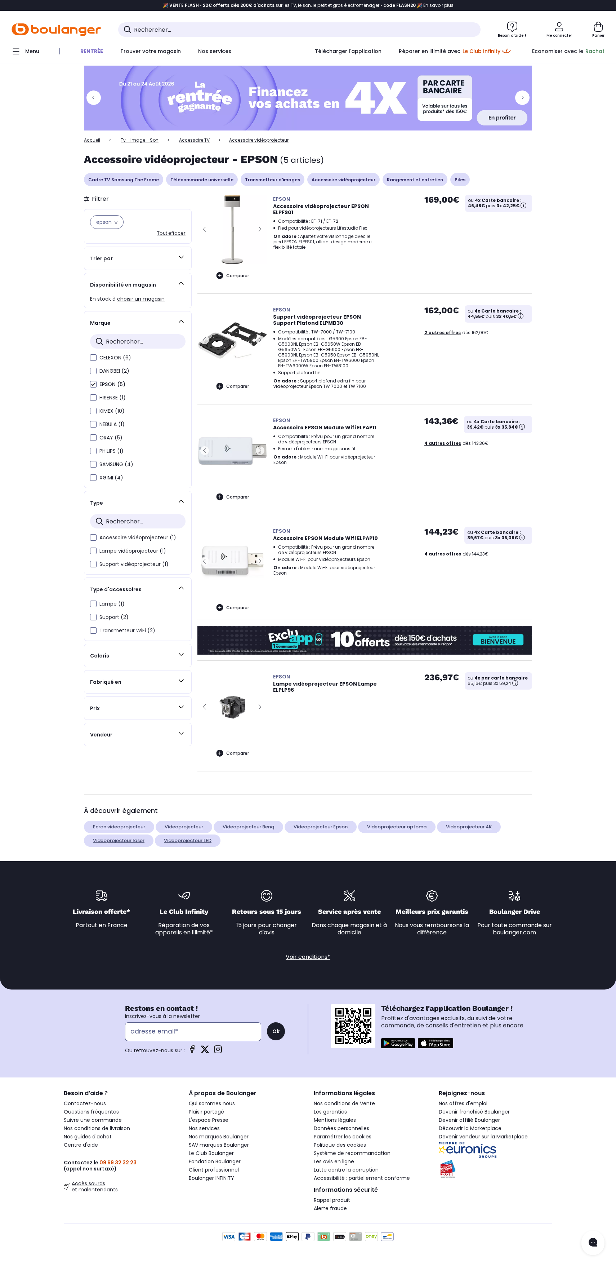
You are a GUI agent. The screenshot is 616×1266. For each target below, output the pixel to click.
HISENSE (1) (112, 397)
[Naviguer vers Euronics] (495, 1150)
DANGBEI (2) (114, 371)
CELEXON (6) (115, 357)
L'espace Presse (208, 1120)
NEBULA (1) (112, 424)
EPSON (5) (112, 384)
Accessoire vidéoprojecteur (343, 180)
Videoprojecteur (184, 826)
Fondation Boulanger (215, 1161)
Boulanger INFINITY (211, 1178)
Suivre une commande (93, 1120)
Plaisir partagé (206, 1111)
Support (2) (114, 617)
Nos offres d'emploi (463, 1103)
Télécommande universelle (201, 180)
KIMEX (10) (112, 411)
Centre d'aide (81, 1144)
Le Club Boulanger (211, 1153)
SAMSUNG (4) (116, 464)
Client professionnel (214, 1169)
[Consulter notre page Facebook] (192, 1052)
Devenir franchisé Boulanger (474, 1111)
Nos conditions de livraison (97, 1128)
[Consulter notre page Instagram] (218, 1052)
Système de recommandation (352, 1153)
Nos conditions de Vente (344, 1103)
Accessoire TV (194, 140)
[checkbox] (93, 357)
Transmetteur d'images (272, 180)
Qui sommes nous (212, 1103)
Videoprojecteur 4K (469, 826)
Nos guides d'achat (88, 1136)
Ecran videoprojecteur (119, 826)
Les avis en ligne (334, 1161)
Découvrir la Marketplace (470, 1128)
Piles (460, 180)
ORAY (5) (110, 437)
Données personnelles (341, 1128)
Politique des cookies (340, 1144)
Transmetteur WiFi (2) (127, 630)
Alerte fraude (330, 1208)
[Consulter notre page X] (205, 1052)
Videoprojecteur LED (187, 840)
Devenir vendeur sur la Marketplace (483, 1136)
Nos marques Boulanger (219, 1136)
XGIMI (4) (111, 477)
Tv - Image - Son (140, 140)
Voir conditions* (308, 957)
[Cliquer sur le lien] (308, 98)
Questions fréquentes (91, 1111)
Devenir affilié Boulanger (469, 1120)
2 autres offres (442, 332)
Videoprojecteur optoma (397, 826)
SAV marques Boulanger (219, 1144)
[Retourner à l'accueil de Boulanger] (56, 29)
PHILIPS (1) (111, 451)
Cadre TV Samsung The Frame (123, 180)
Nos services (204, 1128)
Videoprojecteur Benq (248, 826)
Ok (276, 1031)
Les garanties (330, 1111)
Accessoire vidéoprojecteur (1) (137, 537)
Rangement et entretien (415, 180)
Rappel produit (332, 1200)
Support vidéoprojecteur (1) (134, 564)
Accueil (92, 140)
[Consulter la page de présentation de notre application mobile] (398, 1043)
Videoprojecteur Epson (321, 826)
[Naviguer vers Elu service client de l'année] (495, 1169)
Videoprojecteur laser (118, 840)
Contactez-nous (85, 1103)
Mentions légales (335, 1120)
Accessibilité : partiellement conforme (362, 1178)
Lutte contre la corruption (346, 1169)
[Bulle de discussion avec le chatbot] (592, 1243)
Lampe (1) (112, 603)
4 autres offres (442, 443)
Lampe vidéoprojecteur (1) (132, 550)
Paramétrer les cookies (342, 1136)
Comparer (237, 275)
